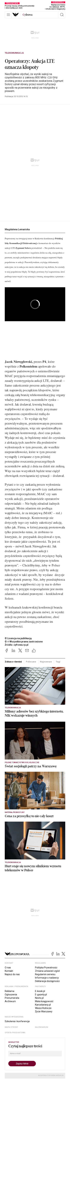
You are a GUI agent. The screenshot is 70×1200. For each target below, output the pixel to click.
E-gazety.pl (41, 994)
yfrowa (27, 14)
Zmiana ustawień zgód (47, 971)
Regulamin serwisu (45, 974)
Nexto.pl (39, 998)
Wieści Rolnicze (43, 1008)
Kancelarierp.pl (43, 1004)
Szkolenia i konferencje (17, 1021)
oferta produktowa (15, 1033)
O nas (8, 967)
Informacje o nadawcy (47, 977)
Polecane (31, 661)
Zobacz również (13, 661)
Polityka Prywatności (46, 967)
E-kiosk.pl (40, 991)
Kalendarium (41, 1027)
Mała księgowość (44, 1001)
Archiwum (10, 1001)
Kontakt (9, 971)
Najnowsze (46, 661)
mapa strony (11, 1027)
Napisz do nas (12, 974)
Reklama (9, 991)
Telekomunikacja (14, 53)
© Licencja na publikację (18, 638)
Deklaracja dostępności (47, 981)
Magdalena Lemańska (17, 229)
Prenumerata (12, 998)
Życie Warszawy (43, 1011)
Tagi (58, 661)
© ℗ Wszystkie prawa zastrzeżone (24, 641)
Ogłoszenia (11, 994)
